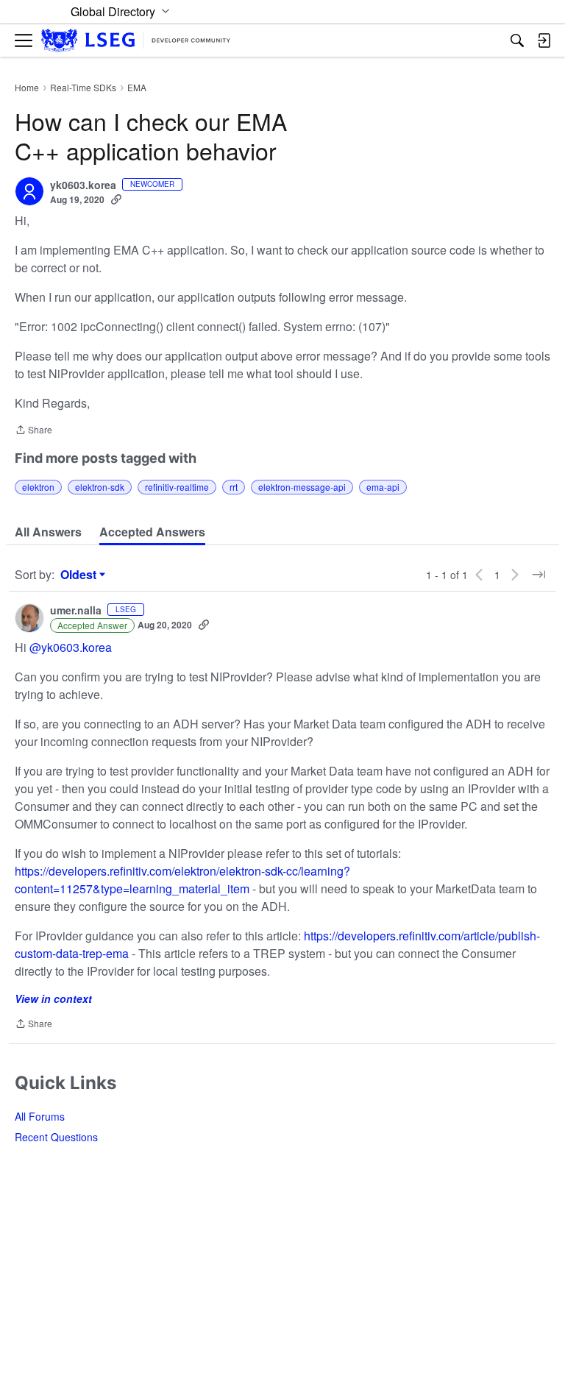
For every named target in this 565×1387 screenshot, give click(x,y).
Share (33, 431)
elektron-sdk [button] (99, 486)
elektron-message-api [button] (302, 486)
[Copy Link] (116, 199)
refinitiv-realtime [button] (177, 486)
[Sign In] (543, 40)
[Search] (517, 40)
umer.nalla (76, 610)
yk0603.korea (83, 185)
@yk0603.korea (70, 647)
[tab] (48, 531)
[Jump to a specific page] (538, 574)
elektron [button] (38, 486)
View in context (53, 998)
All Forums (40, 1116)
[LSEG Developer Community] (135, 41)
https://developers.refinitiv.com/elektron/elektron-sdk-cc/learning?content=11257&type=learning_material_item (182, 879)
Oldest (80, 574)
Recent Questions (56, 1136)
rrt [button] (234, 486)
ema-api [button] (382, 486)
